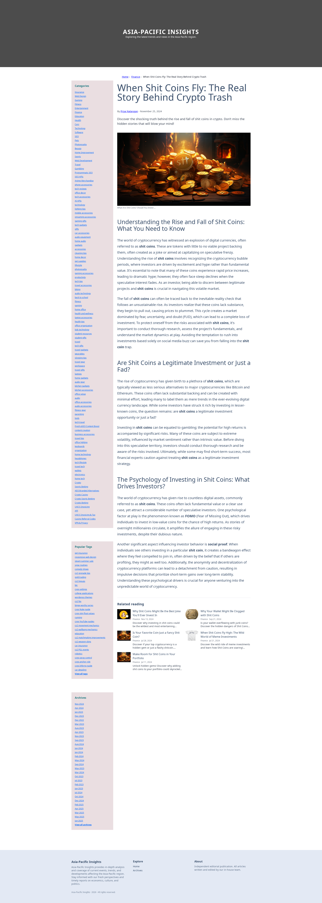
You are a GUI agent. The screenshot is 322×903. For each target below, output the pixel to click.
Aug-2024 (79, 744)
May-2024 (79, 760)
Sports (78, 156)
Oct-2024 (79, 796)
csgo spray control (83, 657)
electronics (80, 474)
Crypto (78, 482)
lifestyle (78, 265)
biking (77, 289)
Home (125, 76)
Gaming (78, 100)
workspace (80, 365)
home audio (80, 241)
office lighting (81, 442)
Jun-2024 (79, 748)
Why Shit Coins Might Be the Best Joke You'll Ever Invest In (157, 613)
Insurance (79, 92)
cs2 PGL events (82, 649)
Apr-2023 (79, 732)
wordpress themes (83, 597)
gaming (78, 305)
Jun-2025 (79, 820)
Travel (77, 164)
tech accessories (82, 196)
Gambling (79, 168)
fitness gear (80, 410)
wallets (78, 470)
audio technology (83, 293)
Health (78, 120)
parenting (79, 414)
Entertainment (81, 108)
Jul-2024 (78, 792)
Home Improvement (84, 152)
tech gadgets (81, 225)
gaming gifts (80, 221)
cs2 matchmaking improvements (90, 637)
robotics (78, 653)
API (76, 510)
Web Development (83, 160)
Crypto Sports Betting (85, 498)
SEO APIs (79, 176)
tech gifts (79, 345)
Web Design (80, 96)
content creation (82, 430)
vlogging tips (81, 357)
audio (77, 398)
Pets (77, 140)
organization (81, 450)
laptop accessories (83, 317)
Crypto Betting (81, 502)
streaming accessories (85, 217)
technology (80, 204)
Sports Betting (81, 486)
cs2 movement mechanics (87, 625)
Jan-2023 (79, 712)
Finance (135, 76)
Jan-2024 (79, 752)
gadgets (78, 245)
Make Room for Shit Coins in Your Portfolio (154, 656)
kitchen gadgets (82, 386)
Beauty (78, 148)
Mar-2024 (79, 772)
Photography (81, 144)
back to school (81, 297)
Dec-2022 (79, 720)
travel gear (80, 361)
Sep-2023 (79, 740)
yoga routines (81, 565)
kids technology (82, 329)
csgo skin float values (85, 613)
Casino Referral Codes (85, 518)
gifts (77, 229)
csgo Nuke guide (82, 609)
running (78, 617)
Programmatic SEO (84, 172)
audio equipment (83, 237)
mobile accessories (84, 212)
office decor (80, 192)
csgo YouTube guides (84, 621)
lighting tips (80, 208)
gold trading (80, 577)
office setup (80, 394)
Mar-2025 (79, 812)
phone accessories (83, 184)
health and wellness (84, 313)
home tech (80, 478)
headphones (80, 458)
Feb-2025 (79, 804)
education (79, 633)
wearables (80, 353)
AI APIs (78, 200)
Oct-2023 (79, 776)
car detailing (80, 669)
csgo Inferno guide (83, 665)
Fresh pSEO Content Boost (87, 426)
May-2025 (79, 816)
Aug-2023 (79, 728)
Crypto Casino (81, 494)
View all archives (83, 824)
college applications (84, 593)
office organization (83, 325)
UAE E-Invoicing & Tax (85, 514)
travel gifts (80, 369)
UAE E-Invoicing (82, 506)
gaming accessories (84, 273)
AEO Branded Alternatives (87, 490)
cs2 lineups (80, 581)
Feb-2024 (79, 756)
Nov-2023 (79, 736)
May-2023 (79, 768)
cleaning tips (81, 253)
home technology (83, 454)
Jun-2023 (79, 788)
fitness (78, 301)
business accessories (85, 434)
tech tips (79, 281)
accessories (80, 249)
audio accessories (83, 406)
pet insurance (81, 553)
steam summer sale (84, 561)
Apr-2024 (79, 708)
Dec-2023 (79, 716)
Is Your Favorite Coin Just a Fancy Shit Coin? (156, 635)
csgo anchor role (82, 661)
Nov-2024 (79, 704)
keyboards (80, 446)
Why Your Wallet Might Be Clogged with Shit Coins (223, 613)
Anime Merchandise (84, 180)
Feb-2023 (79, 784)
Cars (77, 124)
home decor (80, 257)
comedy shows (82, 569)
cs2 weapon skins (83, 641)
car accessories (82, 233)
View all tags (81, 673)
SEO (77, 136)
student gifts (80, 337)
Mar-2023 (79, 724)
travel (77, 341)
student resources (83, 333)
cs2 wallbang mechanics (86, 629)
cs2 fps (78, 601)
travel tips (79, 438)
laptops (78, 374)
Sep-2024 (79, 764)
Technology (80, 128)
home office (80, 309)
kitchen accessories (84, 390)
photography (81, 269)
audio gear (80, 382)
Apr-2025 (79, 808)
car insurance (81, 645)
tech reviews (81, 188)
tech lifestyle (81, 462)
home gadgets (81, 378)
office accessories (83, 402)
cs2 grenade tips (82, 573)
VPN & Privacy (81, 522)
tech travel (80, 422)
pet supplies (80, 261)
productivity (80, 277)
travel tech (80, 466)
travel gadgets (81, 349)
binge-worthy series (84, 605)
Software (79, 132)
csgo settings (81, 589)
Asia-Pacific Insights (161, 32)
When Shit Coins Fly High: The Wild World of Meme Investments (222, 635)
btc (76, 585)
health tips (80, 321)
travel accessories (83, 285)
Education (79, 116)
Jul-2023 (78, 780)
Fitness (78, 104)
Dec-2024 (79, 800)
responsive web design (85, 557)
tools (77, 418)
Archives (138, 870)
